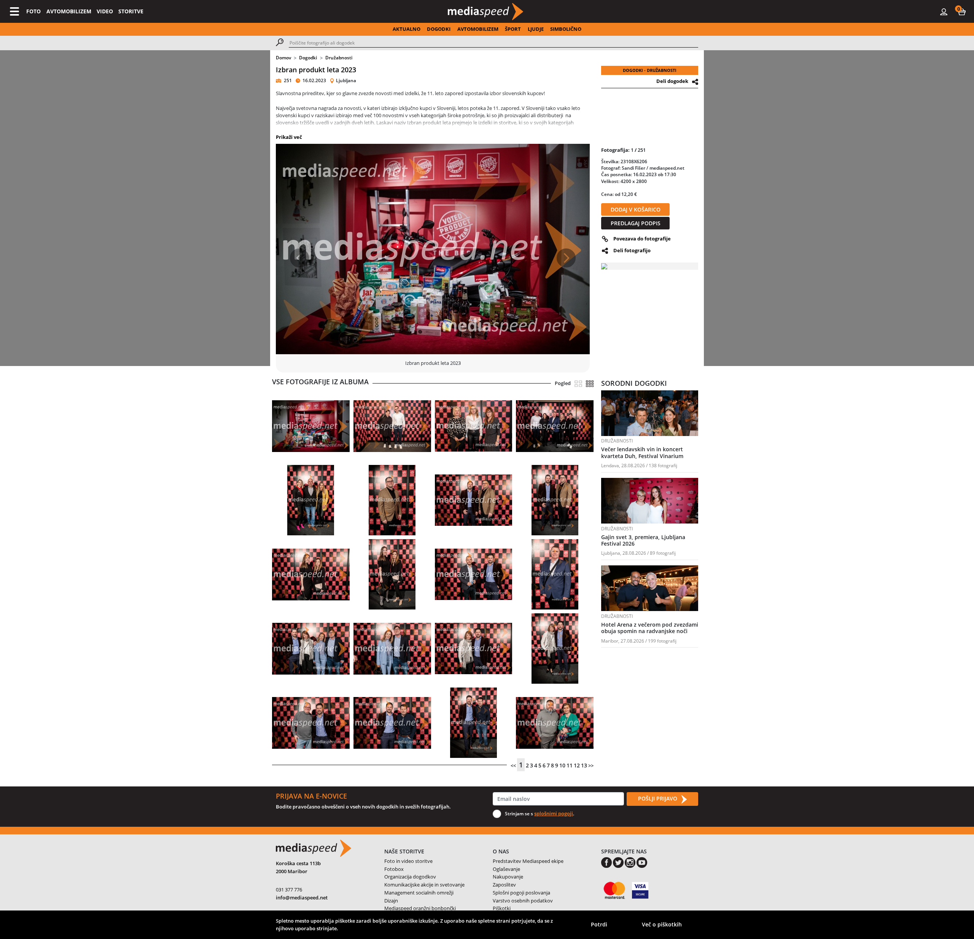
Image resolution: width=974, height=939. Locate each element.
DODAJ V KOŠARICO (635, 209)
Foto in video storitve (408, 861)
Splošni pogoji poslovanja (521, 892)
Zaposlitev (504, 884)
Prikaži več (289, 137)
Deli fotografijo (632, 250)
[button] (961, 11)
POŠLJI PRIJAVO (658, 798)
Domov (283, 57)
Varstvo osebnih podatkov (523, 900)
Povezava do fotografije (642, 238)
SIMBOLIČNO (565, 28)
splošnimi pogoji (553, 813)
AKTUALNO (406, 28)
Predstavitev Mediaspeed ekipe (528, 861)
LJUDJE (536, 28)
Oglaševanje (506, 869)
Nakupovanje (508, 876)
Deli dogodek (672, 81)
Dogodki (308, 57)
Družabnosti (338, 57)
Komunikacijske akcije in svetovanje (424, 884)
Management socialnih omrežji (419, 892)
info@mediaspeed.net (302, 897)
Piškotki (502, 908)
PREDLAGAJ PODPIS (635, 223)
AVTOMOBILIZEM (68, 11)
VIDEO (105, 11)
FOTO (33, 11)
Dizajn (391, 900)
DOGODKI (438, 28)
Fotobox (394, 869)
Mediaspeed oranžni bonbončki (420, 908)
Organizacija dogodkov (410, 876)
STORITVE (130, 11)
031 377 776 (289, 889)
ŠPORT (513, 28)
